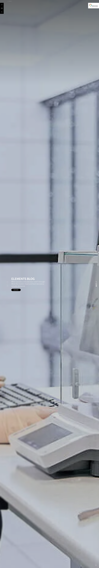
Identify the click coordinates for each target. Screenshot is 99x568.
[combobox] (9, 1)
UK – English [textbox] (10, 1)
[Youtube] (96, 286)
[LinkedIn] (96, 284)
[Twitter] (96, 282)
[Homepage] (93, 5)
